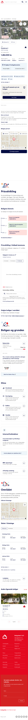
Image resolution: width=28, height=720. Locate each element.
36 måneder (13, 260)
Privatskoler (10, 528)
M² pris (13, 58)
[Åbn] (24, 343)
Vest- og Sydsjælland (6, 18)
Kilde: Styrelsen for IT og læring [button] (8, 569)
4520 (13, 315)
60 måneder (19, 260)
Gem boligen (14, 97)
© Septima (10, 147)
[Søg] (22, 2)
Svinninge (14, 18)
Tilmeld (21, 700)
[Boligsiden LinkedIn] (24, 717)
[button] (25, 47)
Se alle (25, 589)
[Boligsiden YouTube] (26, 717)
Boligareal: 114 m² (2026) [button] (8, 76)
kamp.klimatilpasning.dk (18, 390)
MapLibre (6, 147)
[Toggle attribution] (25, 148)
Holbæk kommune (19, 315)
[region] (14, 140)
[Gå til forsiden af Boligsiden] (2, 2)
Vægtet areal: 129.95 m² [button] (20, 76)
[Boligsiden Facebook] (16, 717)
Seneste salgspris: (4, 58)
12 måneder (6, 260)
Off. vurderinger (22, 58)
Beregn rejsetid (15, 151)
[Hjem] (5, 638)
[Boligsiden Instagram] (21, 717)
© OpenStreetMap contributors (18, 147)
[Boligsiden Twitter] (19, 717)
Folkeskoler (4, 528)
